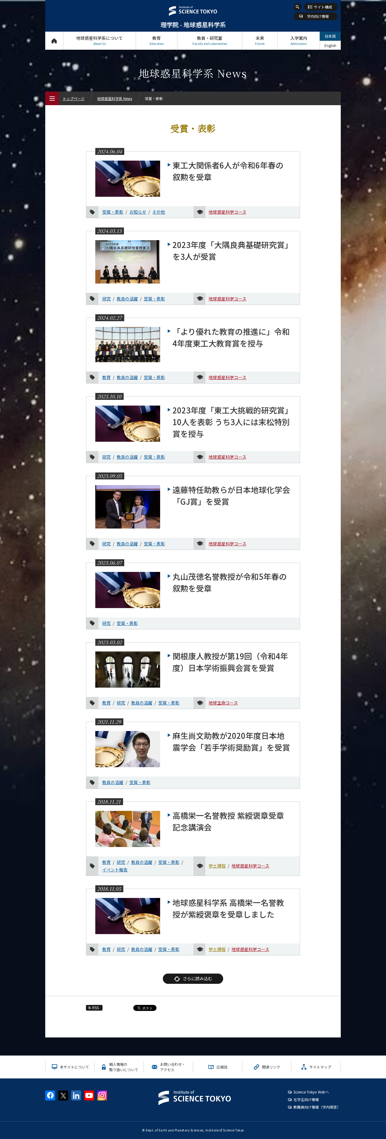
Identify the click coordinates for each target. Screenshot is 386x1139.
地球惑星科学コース (227, 212)
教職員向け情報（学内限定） (316, 1106)
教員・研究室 (209, 40)
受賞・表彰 (112, 212)
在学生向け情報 (306, 1099)
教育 (157, 40)
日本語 (330, 36)
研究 (106, 299)
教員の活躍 (127, 299)
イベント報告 (115, 870)
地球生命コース (223, 703)
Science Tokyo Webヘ (311, 1091)
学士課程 (217, 866)
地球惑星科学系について (99, 40)
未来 (259, 40)
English (330, 45)
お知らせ (137, 212)
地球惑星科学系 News (114, 98)
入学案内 (298, 40)
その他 (158, 212)
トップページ (54, 41)
